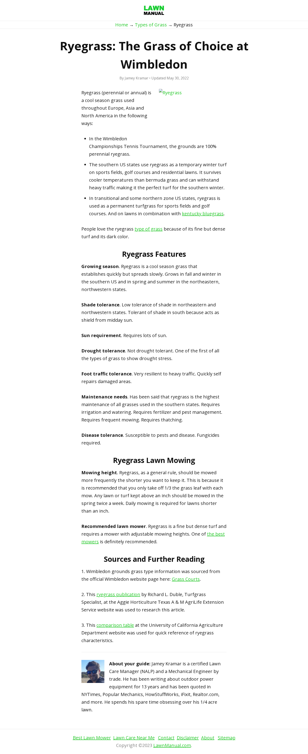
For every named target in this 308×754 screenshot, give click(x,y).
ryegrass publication (118, 594)
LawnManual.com (172, 745)
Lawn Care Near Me (134, 738)
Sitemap (226, 738)
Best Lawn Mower (92, 738)
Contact (166, 738)
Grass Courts (186, 579)
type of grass (149, 229)
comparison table (115, 625)
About (207, 738)
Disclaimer (188, 738)
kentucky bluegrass (203, 213)
